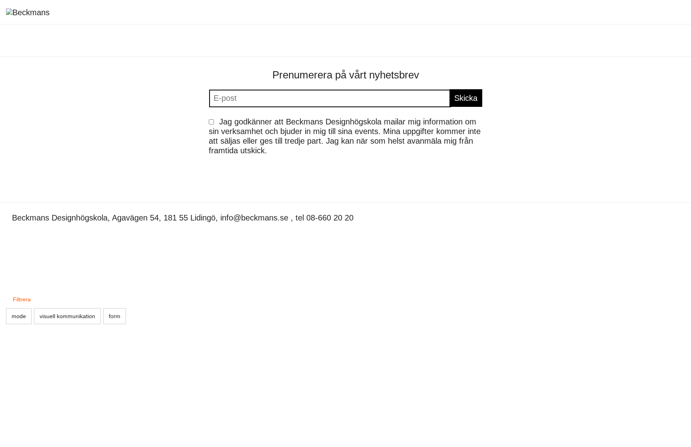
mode (19, 316)
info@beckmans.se (254, 217)
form (114, 316)
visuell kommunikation (67, 316)
